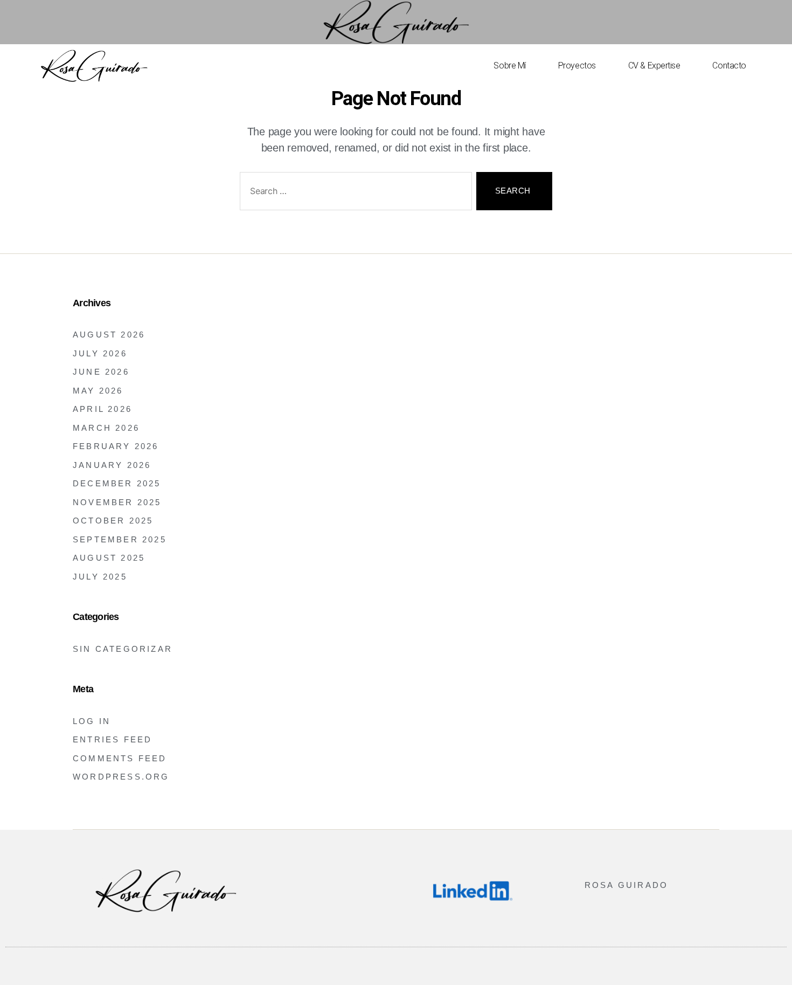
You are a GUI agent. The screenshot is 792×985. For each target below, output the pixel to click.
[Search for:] (353, 193)
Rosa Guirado (626, 885)
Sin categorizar (122, 648)
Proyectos (577, 65)
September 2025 (119, 539)
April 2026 (102, 409)
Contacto (729, 65)
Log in (91, 721)
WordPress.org (121, 776)
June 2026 (101, 371)
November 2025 (117, 502)
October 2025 (113, 520)
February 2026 (116, 446)
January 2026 (112, 465)
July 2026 (100, 353)
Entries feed (112, 739)
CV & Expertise (654, 65)
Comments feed (120, 758)
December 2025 (117, 483)
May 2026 (98, 390)
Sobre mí (509, 65)
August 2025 (109, 557)
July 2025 (100, 576)
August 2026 (109, 334)
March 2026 (106, 427)
